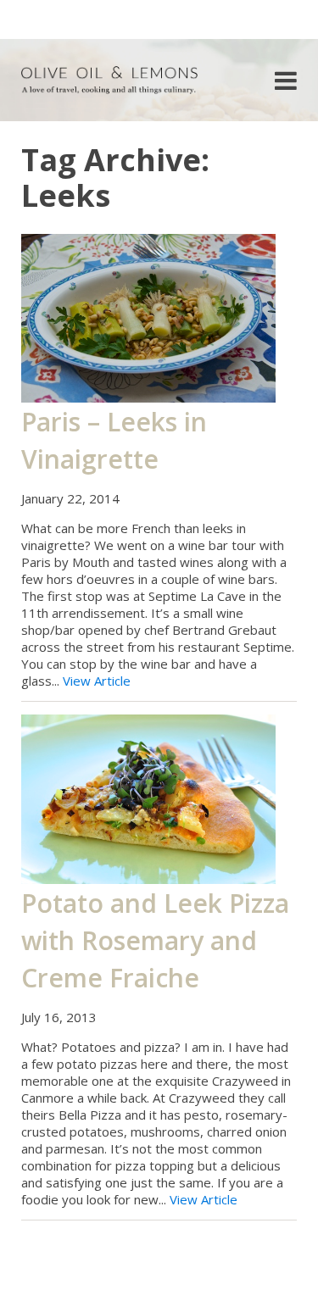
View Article (97, 680)
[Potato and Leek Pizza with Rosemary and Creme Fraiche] (148, 797)
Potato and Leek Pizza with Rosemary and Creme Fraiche (155, 940)
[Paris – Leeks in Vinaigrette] (148, 316)
